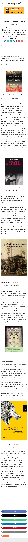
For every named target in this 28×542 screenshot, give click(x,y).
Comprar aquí (16, 357)
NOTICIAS (14, 17)
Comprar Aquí (17, 94)
